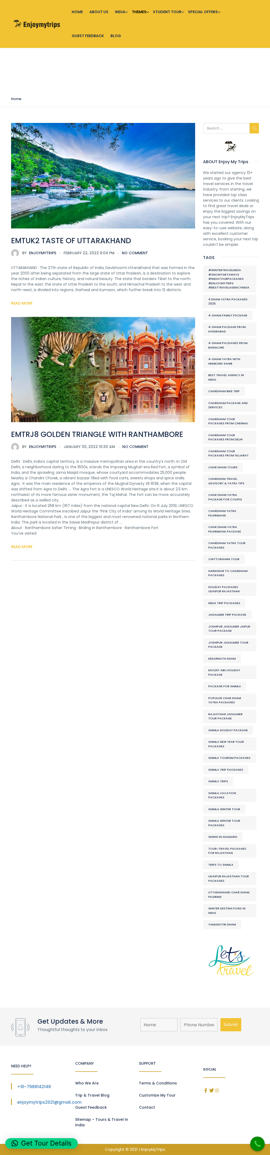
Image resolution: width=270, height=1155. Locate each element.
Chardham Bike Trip (224, 391)
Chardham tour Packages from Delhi (225, 437)
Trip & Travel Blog (92, 1095)
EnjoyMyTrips (39, 253)
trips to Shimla (220, 865)
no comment (135, 253)
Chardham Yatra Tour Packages (226, 545)
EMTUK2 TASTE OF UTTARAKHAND (71, 241)
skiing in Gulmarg (222, 837)
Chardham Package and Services (228, 405)
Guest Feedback (88, 35)
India (120, 11)
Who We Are (87, 1083)
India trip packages (224, 603)
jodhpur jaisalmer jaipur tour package (229, 628)
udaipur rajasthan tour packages (228, 878)
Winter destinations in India (226, 910)
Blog (115, 35)
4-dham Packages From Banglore (228, 345)
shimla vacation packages (222, 795)
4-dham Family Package (227, 315)
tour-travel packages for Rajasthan (227, 851)
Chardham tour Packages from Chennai (228, 421)
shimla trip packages (225, 770)
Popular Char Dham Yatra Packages (224, 700)
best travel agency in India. (226, 377)
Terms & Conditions (158, 1083)
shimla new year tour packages (226, 744)
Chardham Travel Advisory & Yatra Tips (226, 481)
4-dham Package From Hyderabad (227, 329)
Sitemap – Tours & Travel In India (101, 1122)
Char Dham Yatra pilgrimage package (224, 529)
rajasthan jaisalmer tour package (225, 716)
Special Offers (203, 11)
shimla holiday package (228, 730)
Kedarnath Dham (222, 658)
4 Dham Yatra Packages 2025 (228, 301)
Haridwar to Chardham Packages (228, 573)
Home (77, 11)
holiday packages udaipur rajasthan (224, 589)
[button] (41, 1143)
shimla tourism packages (229, 758)
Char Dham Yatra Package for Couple (225, 497)
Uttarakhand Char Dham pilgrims (228, 894)
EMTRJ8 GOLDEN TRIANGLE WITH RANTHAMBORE (97, 434)
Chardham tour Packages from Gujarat (228, 453)
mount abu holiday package (224, 672)
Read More (21, 303)
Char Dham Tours (223, 467)
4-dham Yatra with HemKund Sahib (224, 361)
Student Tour (167, 11)
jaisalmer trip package (227, 615)
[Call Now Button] (257, 1144)
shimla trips (218, 781)
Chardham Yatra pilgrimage (222, 513)
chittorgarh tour (223, 559)
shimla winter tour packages (224, 823)
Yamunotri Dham (222, 924)
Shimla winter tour (224, 809)
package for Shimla (224, 686)
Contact (147, 1107)
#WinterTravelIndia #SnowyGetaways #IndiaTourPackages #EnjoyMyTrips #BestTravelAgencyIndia (228, 279)
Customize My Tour (157, 1095)
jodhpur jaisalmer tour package (228, 644)
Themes (139, 11)
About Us (98, 11)
